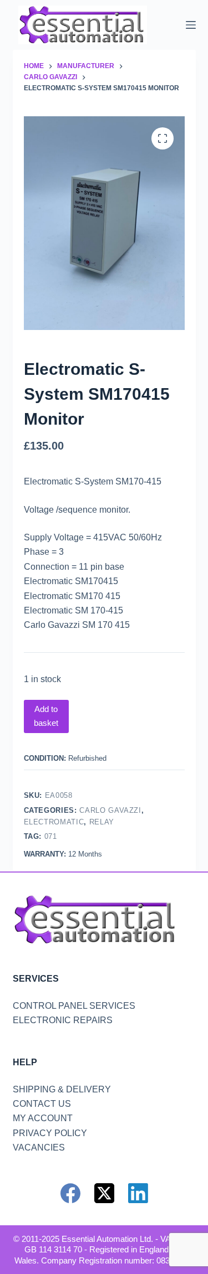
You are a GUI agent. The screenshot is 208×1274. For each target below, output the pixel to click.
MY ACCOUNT (43, 1118)
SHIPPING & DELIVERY (62, 1089)
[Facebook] (70, 1193)
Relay (101, 822)
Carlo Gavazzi (110, 810)
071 (50, 836)
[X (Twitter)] (104, 1193)
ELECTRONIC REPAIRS (63, 1020)
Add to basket (46, 716)
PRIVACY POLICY (50, 1133)
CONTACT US (42, 1103)
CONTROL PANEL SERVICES (74, 1005)
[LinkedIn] (138, 1193)
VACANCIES (39, 1147)
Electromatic (54, 822)
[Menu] (191, 25)
